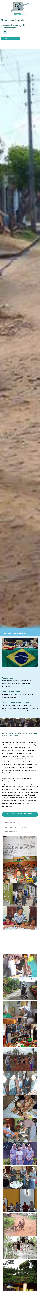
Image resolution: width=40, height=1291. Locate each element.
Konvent (25, 827)
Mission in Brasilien (12, 823)
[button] (5, 32)
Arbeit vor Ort (10, 827)
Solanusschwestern (14, 20)
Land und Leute (11, 831)
